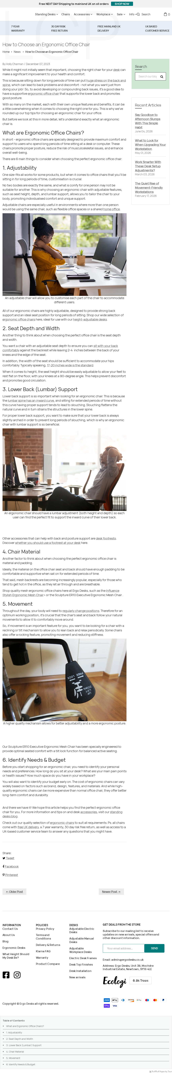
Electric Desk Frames (83, 958)
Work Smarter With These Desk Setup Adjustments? (148, 166)
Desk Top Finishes (81, 964)
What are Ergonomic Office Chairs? (25, 1026)
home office (111, 209)
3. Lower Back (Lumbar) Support (23, 1045)
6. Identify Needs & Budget (20, 1064)
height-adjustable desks (90, 319)
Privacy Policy (45, 929)
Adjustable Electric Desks (81, 930)
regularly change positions (80, 611)
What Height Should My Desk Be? (16, 955)
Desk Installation (80, 971)
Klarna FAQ (43, 951)
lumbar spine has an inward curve (31, 400)
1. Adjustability (14, 1032)
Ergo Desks (27, 1003)
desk (116, 70)
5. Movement (13, 1058)
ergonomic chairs (62, 823)
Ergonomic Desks (14, 948)
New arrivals (77, 977)
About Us (9, 935)
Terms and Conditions (43, 936)
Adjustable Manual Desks (81, 940)
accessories (88, 812)
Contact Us (10, 929)
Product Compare (48, 964)
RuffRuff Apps (158, 1071)
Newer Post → (111, 891)
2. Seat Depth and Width (19, 1038)
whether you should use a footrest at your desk (47, 543)
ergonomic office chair (43, 94)
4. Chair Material (15, 1051)
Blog (6, 941)
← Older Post (14, 891)
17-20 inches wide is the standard (70, 365)
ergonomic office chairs (19, 319)
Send (154, 948)
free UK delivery (28, 827)
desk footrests (106, 538)
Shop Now (122, 4)
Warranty (42, 957)
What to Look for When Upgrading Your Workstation (150, 144)
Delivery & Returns (48, 945)
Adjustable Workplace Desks (80, 950)
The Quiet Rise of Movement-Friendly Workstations (149, 187)
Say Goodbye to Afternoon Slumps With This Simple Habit (147, 121)
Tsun (170, 1071)
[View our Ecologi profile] (127, 982)
